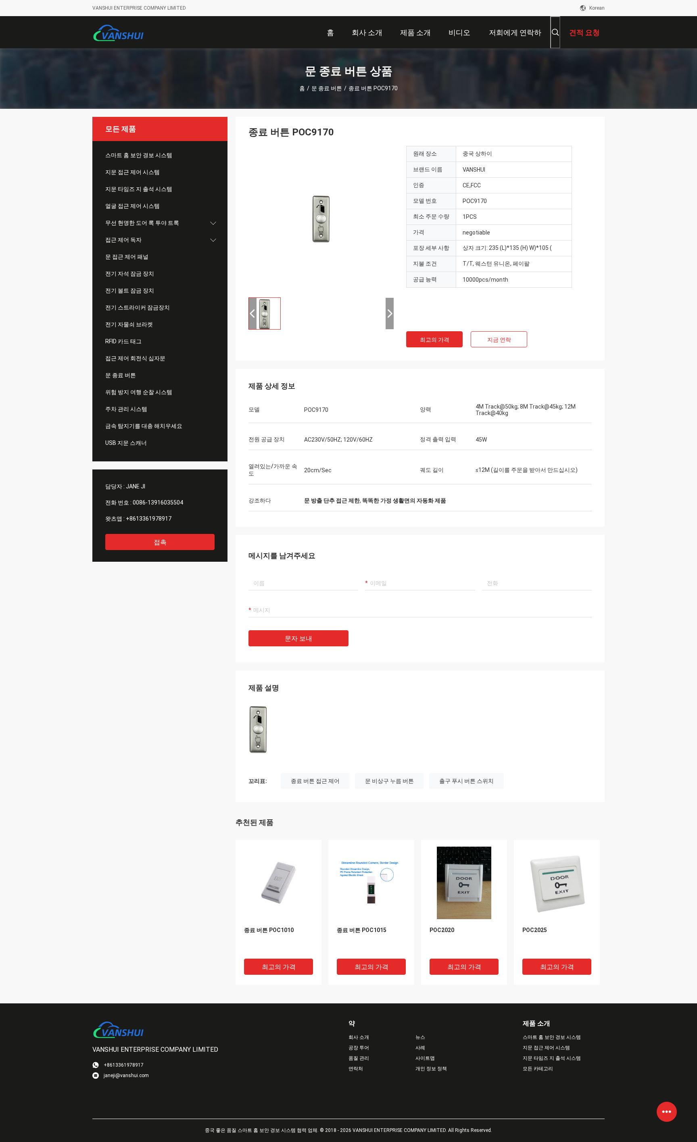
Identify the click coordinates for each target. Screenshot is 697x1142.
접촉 (160, 542)
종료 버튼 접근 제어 (315, 781)
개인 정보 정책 (431, 1068)
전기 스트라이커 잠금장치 (137, 307)
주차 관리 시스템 (126, 409)
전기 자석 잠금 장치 (129, 273)
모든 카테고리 (538, 1068)
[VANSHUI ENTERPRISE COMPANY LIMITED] (118, 32)
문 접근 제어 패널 (126, 256)
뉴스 (420, 1037)
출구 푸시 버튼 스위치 (466, 781)
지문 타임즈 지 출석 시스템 (138, 189)
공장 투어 (358, 1048)
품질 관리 (358, 1058)
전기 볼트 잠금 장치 (129, 290)
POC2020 (442, 930)
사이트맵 (425, 1058)
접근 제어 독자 (123, 240)
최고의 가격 (434, 339)
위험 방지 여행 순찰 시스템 (138, 392)
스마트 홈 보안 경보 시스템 (138, 155)
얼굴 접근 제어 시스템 (132, 206)
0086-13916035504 (158, 502)
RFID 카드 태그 (123, 341)
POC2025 (534, 930)
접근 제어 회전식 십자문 (135, 358)
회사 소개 (358, 1037)
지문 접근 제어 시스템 (132, 172)
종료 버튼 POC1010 (269, 930)
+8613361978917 (148, 518)
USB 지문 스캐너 (126, 443)
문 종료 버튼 (326, 88)
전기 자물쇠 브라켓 (129, 324)
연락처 (355, 1068)
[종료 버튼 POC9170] (321, 218)
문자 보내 (298, 638)
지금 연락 (499, 339)
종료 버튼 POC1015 (361, 930)
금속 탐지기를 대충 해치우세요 (143, 426)
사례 (420, 1048)
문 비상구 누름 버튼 (389, 781)
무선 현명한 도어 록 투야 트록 (142, 223)
